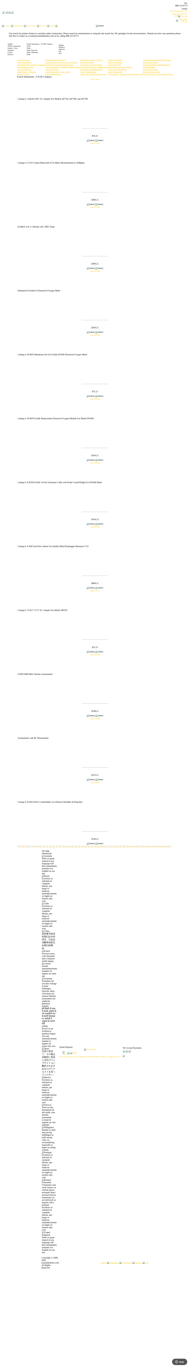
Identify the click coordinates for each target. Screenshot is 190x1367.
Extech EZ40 (95, 783)
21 (74, 846)
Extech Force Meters (87, 63)
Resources (138, 1263)
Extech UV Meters (23, 74)
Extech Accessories (23, 60)
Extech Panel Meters (52, 70)
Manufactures (114, 1263)
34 (116, 846)
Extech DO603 (95, 335)
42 (141, 846)
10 (39, 846)
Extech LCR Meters (114, 65)
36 (122, 846)
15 (55, 846)
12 (45, 846)
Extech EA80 (95, 527)
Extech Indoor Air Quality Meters (91, 65)
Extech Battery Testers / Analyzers (91, 60)
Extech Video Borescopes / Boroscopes (93, 74)
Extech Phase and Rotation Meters (91, 70)
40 (135, 846)
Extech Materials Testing (25, 67)
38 (129, 846)
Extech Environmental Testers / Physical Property (61, 63)
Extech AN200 (95, 719)
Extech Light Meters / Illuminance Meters (156, 65)
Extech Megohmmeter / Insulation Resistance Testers (62, 67)
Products (104, 1263)
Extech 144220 (95, 79)
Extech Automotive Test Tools (55, 60)
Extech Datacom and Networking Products (157, 60)
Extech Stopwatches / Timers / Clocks (57, 72)
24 (84, 846)
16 (58, 846)
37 (125, 846)
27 (93, 846)
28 (97, 846)
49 (164, 846)
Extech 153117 (95, 591)
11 (42, 846)
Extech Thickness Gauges (151, 72)
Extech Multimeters (149, 67)
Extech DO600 (95, 271)
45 (151, 846)
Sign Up (185, 20)
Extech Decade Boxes (24, 63)
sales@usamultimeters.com (178, 11)
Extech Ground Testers (150, 63)
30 (103, 846)
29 (100, 846)
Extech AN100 (95, 655)
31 (106, 846)
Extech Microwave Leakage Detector (120, 67)
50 (167, 846)
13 (49, 846)
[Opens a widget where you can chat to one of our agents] (179, 1362)
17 (61, 846)
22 (77, 846)
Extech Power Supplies (150, 70)
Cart (146, 1263)
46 (154, 846)
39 (132, 846)
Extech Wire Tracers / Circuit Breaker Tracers (158, 74)
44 (148, 846)
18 (65, 846)
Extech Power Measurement (117, 70)
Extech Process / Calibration (26, 72)
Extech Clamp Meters (115, 60)
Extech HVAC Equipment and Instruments (59, 65)
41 (138, 846)
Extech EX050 (95, 463)
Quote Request (127, 1263)
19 (68, 846)
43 (145, 846)
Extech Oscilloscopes (24, 70)
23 (81, 846)
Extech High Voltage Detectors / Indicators (31, 65)
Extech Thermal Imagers (88, 72)
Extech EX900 (95, 207)
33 (113, 846)
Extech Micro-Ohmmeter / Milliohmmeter (94, 67)
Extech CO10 (95, 143)
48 (161, 846)
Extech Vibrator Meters (53, 74)
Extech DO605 (95, 399)
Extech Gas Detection (115, 63)
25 (87, 846)
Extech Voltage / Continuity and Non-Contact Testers (125, 74)
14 (52, 846)
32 (109, 846)
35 (119, 846)
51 (170, 846)
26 (90, 846)
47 (157, 846)
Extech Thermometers (115, 72)
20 (71, 846)
